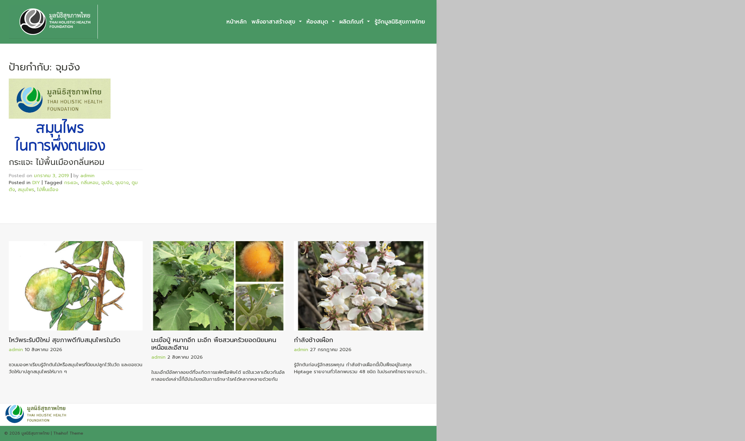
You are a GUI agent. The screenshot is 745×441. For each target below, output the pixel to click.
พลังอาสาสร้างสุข (274, 21)
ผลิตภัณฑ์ (352, 21)
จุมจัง (106, 182)
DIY (36, 182)
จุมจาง (122, 182)
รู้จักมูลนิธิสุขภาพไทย (400, 21)
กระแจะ (71, 182)
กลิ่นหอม (89, 182)
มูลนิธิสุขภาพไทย (35, 433)
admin (87, 175)
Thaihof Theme (68, 433)
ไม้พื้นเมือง (47, 189)
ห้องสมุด (318, 21)
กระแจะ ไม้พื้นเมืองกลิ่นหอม (56, 162)
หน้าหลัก (236, 21)
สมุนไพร (26, 189)
